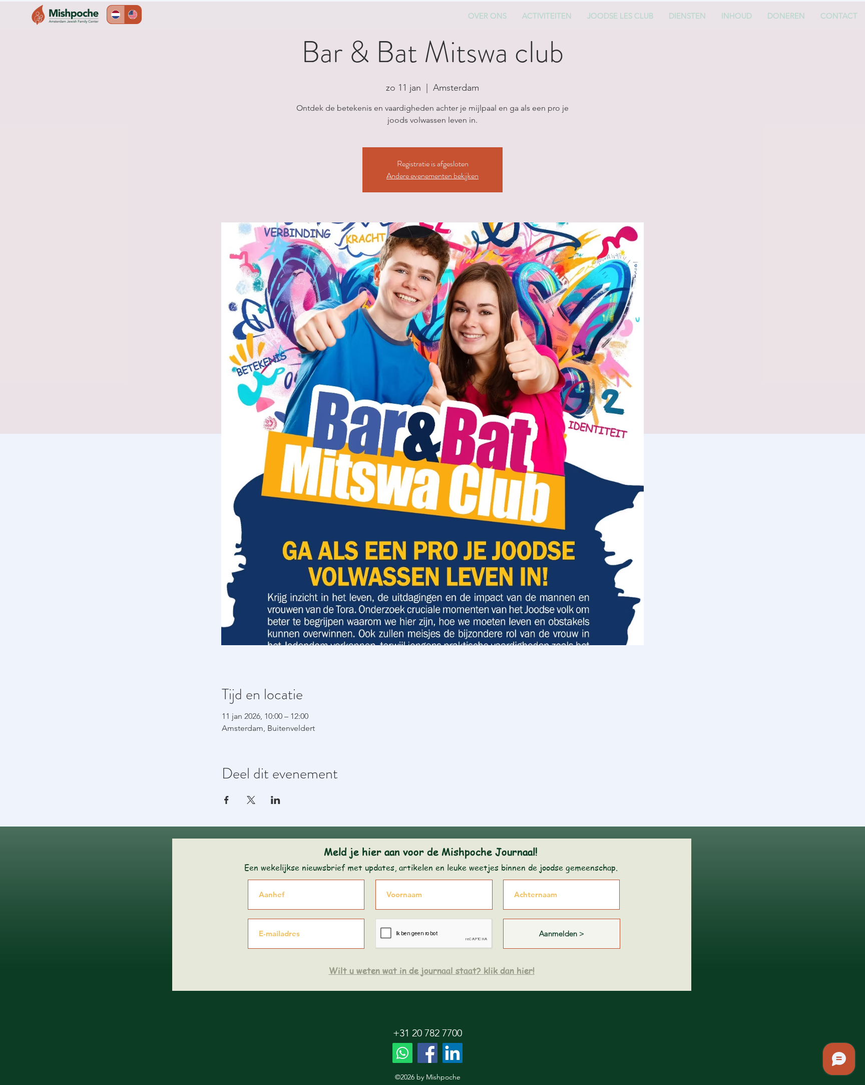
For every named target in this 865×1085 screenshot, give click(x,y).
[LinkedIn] (453, 1053)
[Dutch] (115, 15)
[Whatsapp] (402, 1053)
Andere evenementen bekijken (432, 175)
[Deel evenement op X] (251, 800)
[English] (133, 15)
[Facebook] (427, 1053)
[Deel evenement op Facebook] (226, 800)
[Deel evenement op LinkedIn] (275, 800)
